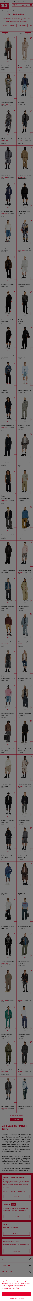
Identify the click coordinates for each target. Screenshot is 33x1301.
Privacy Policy (5, 1288)
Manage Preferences (18, 1287)
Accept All (16, 1294)
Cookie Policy (15, 1288)
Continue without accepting (16, 1298)
